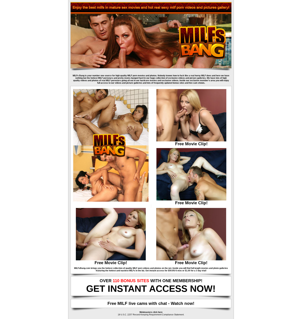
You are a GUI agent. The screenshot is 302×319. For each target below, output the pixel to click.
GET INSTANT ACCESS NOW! (151, 288)
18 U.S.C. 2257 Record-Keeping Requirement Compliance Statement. (151, 314)
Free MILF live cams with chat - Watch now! (150, 303)
